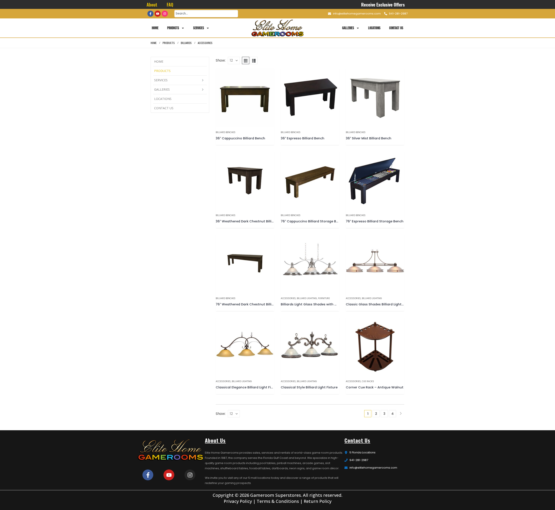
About (152, 4)
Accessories (288, 298)
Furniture (324, 298)
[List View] (254, 60)
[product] (245, 97)
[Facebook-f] (150, 14)
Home (155, 27)
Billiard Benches (225, 132)
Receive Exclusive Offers (383, 4)
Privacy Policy (238, 501)
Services (198, 27)
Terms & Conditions (278, 501)
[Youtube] (158, 14)
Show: (220, 60)
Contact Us (396, 27)
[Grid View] (245, 60)
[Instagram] (165, 14)
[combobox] (206, 13)
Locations (374, 27)
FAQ (170, 4)
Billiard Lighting (307, 298)
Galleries (348, 27)
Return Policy (317, 501)
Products (173, 27)
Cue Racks (368, 381)
